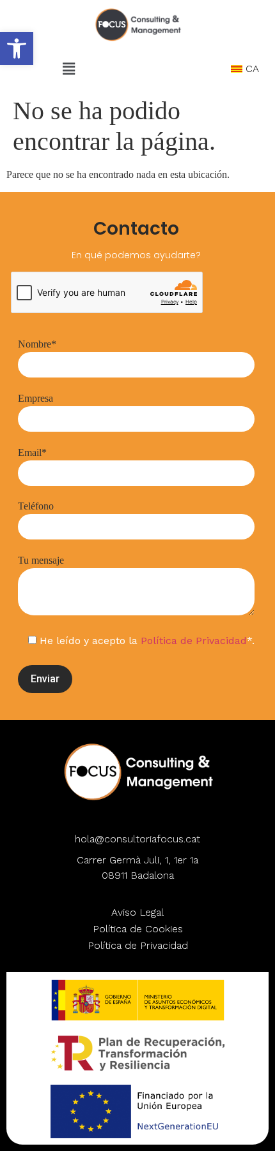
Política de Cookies (138, 929)
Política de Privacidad (194, 640)
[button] (16, 48)
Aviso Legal (137, 912)
